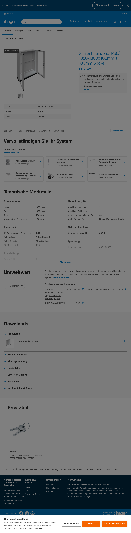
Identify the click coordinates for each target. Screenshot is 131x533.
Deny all (91, 524)
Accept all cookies (114, 524)
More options (71, 524)
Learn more (38, 528)
